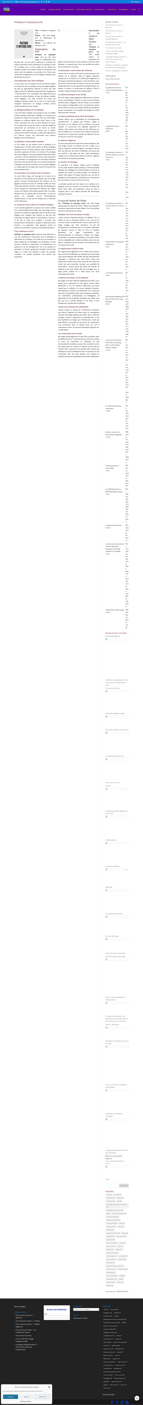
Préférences (42, 1397)
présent (123, 1243)
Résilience (110, 1249)
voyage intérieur (111, 1279)
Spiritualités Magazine (113, 636)
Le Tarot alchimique (112, 936)
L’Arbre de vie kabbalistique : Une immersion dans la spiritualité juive (117, 682)
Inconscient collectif (112, 1217)
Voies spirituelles (111, 1275)
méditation (110, 1236)
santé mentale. (111, 1256)
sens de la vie (111, 1259)
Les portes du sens (54, 9)
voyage (122, 1275)
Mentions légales (19, 1306)
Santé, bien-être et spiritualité (115, 956)
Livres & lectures (68, 9)
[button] (49, 1387)
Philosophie (110, 1240)
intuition (121, 1226)
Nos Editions (112, 9)
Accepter (10, 1397)
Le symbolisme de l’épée (114, 914)
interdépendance (111, 1223)
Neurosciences (121, 1236)
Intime (121, 1223)
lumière (125, 1233)
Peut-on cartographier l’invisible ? (117, 71)
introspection (111, 1226)
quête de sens (111, 1246)
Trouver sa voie (122, 1269)
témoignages (110, 1272)
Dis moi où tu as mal (112, 783)
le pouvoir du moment (113, 1233)
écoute (120, 1282)
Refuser (26, 1397)
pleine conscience (112, 1243)
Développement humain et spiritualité (116, 1206)
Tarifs (107, 1179)
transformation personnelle (115, 1266)
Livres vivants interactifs (84, 9)
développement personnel (114, 1210)
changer (120, 1198)
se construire (123, 1256)
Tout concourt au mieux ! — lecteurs (28, 1321)
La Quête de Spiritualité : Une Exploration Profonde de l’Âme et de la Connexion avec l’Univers (117, 1018)
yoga (121, 1279)
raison (120, 1246)
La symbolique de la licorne (115, 756)
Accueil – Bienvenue (112, 1024)
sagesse (118, 1249)
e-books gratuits (111, 840)
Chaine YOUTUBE (108, 1395)
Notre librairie (99, 9)
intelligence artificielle (113, 1220)
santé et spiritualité (112, 1253)
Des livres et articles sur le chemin (117, 730)
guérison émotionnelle (119, 1213)
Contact (133, 9)
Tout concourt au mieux (114, 48)
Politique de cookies (25, 1401)
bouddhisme (110, 1198)
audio (109, 1194)
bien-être (117, 1194)
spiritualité (122, 1259)
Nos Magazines (124, 9)
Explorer (43, 9)
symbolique (110, 1262)
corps (119, 1201)
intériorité (110, 1230)
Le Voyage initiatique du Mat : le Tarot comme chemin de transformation (116, 59)
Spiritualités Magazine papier (115, 713)
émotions (109, 1285)
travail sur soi (110, 1269)
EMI (108, 1213)
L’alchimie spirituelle (112, 866)
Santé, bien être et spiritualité (115, 953)
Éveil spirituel (110, 1282)
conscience (110, 1201)
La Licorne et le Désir (113, 688)
